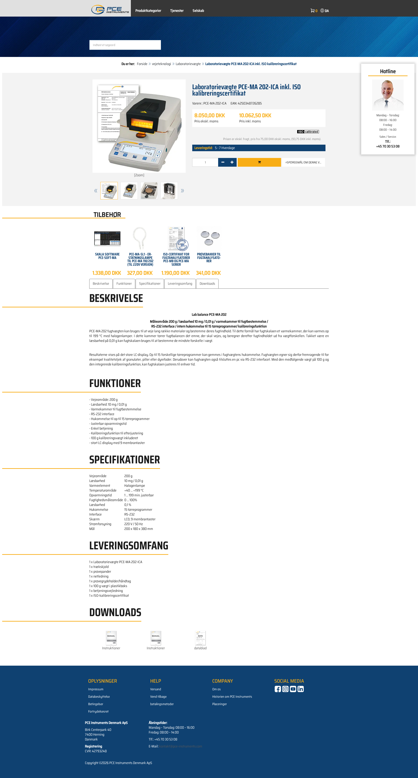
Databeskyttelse (99, 696)
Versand (155, 689)
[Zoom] (139, 175)
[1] (259, 162)
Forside (142, 64)
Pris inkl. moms (250, 121)
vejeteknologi (161, 64)
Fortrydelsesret (98, 711)
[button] (96, 190)
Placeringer (219, 704)
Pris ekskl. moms (206, 121)
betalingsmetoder (162, 704)
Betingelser (95, 704)
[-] (223, 162)
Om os (216, 689)
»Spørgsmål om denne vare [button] (304, 162)
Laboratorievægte (188, 64)
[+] (232, 162)
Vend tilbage (158, 696)
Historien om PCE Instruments (232, 696)
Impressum (95, 689)
